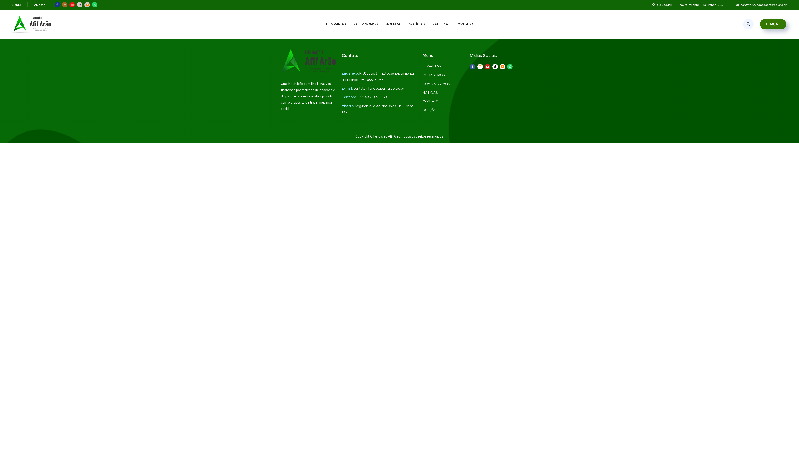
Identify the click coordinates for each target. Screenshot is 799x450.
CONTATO (464, 24)
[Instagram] (64, 5)
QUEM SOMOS (366, 24)
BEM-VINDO (336, 24)
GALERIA (440, 24)
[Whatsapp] (94, 5)
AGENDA (393, 24)
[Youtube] (72, 5)
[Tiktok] (79, 5)
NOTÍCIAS (417, 24)
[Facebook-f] (57, 5)
